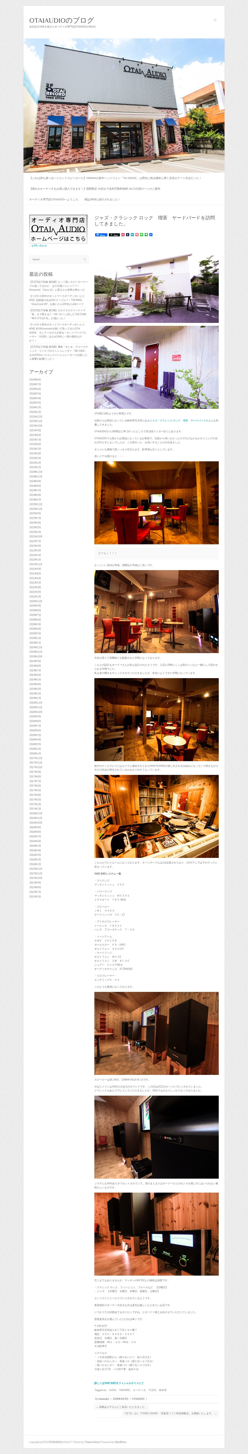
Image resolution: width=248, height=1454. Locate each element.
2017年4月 (35, 795)
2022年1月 (35, 559)
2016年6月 (35, 841)
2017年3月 (35, 799)
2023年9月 (35, 513)
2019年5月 (35, 679)
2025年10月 (35, 425)
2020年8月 (35, 610)
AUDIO (112, 1390)
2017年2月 (35, 804)
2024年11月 (35, 476)
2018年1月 (35, 753)
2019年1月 (35, 698)
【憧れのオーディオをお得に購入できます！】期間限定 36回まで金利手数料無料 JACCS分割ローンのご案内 (94, 188)
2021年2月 (35, 596)
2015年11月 (35, 873)
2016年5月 (35, 845)
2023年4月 (35, 522)
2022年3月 (35, 550)
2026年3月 (35, 402)
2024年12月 (35, 472)
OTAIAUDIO (138, 1398)
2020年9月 (35, 605)
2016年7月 (35, 836)
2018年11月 (35, 707)
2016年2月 (35, 859)
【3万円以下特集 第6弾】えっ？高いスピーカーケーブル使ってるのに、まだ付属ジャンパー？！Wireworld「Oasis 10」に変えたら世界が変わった (58, 286)
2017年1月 (35, 808)
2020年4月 (35, 628)
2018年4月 (35, 739)
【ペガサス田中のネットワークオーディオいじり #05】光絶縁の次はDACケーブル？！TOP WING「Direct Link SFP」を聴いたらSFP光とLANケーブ (57, 300)
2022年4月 (35, 545)
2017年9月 (35, 772)
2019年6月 (35, 675)
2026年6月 (35, 389)
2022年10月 (35, 536)
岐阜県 (163, 1390)
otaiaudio (104, 1398)
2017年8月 (35, 776)
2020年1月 (35, 642)
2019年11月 (35, 652)
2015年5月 (35, 896)
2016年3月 (35, 855)
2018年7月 (35, 725)
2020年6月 (35, 619)
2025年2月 (35, 462)
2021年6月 (35, 578)
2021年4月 (35, 587)
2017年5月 (35, 790)
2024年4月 (35, 495)
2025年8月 (35, 435)
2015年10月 (35, 878)
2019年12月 (35, 647)
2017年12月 (35, 758)
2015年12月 (35, 868)
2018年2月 (35, 748)
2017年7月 (35, 781)
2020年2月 (35, 638)
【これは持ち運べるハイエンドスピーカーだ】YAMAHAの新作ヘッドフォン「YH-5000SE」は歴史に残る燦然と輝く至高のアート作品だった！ (115, 178)
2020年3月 (35, 633)
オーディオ (139, 1390)
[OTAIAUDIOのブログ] (124, 40)
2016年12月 (35, 813)
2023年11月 (35, 509)
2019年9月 (35, 661)
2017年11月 (35, 762)
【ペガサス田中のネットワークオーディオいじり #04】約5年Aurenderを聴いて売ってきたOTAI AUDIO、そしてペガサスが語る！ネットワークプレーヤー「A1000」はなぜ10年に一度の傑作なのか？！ (58, 332)
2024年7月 (35, 490)
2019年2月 (35, 693)
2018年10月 (35, 712)
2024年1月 (35, 499)
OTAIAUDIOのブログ (61, 20)
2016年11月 (35, 818)
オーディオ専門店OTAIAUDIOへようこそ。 (55, 199)
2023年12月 (35, 504)
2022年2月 (35, 555)
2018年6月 (35, 730)
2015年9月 (35, 882)
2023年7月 (35, 518)
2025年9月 (35, 430)
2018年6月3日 (120, 1398)
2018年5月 (35, 735)
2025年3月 (35, 458)
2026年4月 (35, 398)
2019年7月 (35, 670)
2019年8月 (35, 665)
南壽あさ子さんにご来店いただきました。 (121, 1407)
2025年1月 (35, 467)
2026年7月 (35, 384)
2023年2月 (35, 532)
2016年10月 (35, 822)
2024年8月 (35, 486)
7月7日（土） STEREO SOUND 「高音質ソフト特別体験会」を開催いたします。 (170, 1413)
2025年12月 (35, 416)
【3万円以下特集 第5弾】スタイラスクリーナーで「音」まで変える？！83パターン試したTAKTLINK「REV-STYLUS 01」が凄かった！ (57, 314)
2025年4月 (35, 453)
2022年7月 (35, 541)
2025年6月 (35, 444)
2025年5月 (35, 448)
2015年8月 (35, 887)
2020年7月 (35, 615)
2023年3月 (35, 527)
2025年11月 (35, 421)
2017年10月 (35, 767)
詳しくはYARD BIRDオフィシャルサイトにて (119, 1383)
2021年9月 (35, 569)
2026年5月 (35, 393)
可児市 (152, 1390)
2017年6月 (35, 785)
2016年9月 (35, 827)
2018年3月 (35, 744)
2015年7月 (35, 892)
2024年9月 (35, 481)
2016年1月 (35, 864)
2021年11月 (35, 564)
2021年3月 (35, 592)
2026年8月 (35, 379)
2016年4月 (35, 850)
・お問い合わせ (38, 245)
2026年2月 (35, 407)
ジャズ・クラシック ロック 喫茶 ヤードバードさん (180, 420)
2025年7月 (35, 439)
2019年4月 (35, 684)
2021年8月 (35, 573)
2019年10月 (35, 656)
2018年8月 (35, 721)
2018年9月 (35, 716)
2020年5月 (35, 624)
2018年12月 (35, 702)
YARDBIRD (124, 1390)
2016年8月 (35, 831)
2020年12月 (35, 601)
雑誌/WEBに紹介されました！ (102, 199)
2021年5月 (35, 582)
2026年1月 (35, 412)
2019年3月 (35, 689)
